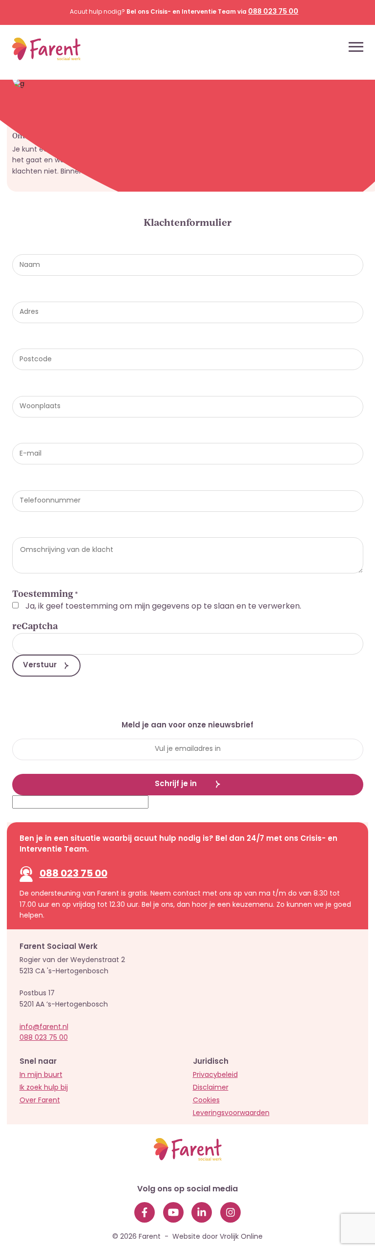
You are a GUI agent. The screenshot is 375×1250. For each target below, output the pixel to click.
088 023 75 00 (73, 874)
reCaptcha (35, 626)
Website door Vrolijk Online (217, 1237)
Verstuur (40, 665)
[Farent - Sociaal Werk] (37, 47)
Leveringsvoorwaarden (231, 1113)
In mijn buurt (41, 1075)
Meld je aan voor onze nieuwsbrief (187, 726)
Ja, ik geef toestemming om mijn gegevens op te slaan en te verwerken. (163, 607)
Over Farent (40, 1100)
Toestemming (45, 595)
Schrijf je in (176, 784)
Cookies (206, 1100)
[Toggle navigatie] (356, 47)
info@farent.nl (44, 1027)
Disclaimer (211, 1088)
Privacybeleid (215, 1075)
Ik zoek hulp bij (44, 1088)
